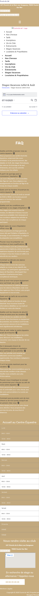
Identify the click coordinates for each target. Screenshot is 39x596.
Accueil (8, 55)
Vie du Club (10, 66)
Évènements (10, 69)
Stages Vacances (12, 72)
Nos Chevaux (11, 58)
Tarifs (7, 61)
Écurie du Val (4, 1)
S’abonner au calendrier (18, 113)
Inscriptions (10, 64)
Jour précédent (7, 107)
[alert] (19, 94)
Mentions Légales (6, 588)
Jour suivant (32, 107)
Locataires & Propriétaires (16, 75)
